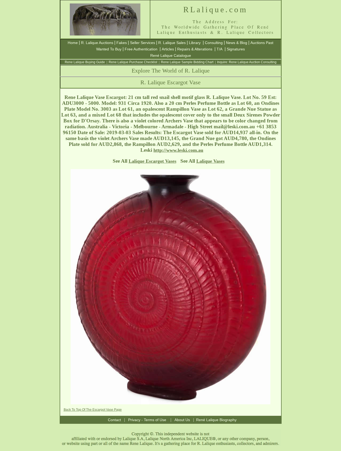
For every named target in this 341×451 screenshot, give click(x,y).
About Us (182, 420)
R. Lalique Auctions (97, 43)
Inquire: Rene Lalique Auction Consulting (247, 62)
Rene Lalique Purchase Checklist (133, 62)
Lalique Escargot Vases (152, 161)
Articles (168, 49)
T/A (219, 49)
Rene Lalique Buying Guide (85, 62)
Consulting (214, 43)
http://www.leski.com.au (178, 150)
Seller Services (142, 43)
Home (73, 43)
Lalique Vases (210, 161)
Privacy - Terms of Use (147, 420)
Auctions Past (261, 43)
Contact (114, 420)
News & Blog (236, 43)
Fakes (121, 43)
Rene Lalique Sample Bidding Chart (187, 62)
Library (195, 43)
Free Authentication (141, 49)
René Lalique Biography (216, 420)
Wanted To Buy (108, 49)
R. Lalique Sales (172, 43)
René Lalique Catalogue (170, 55)
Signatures (236, 49)
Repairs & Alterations (194, 49)
